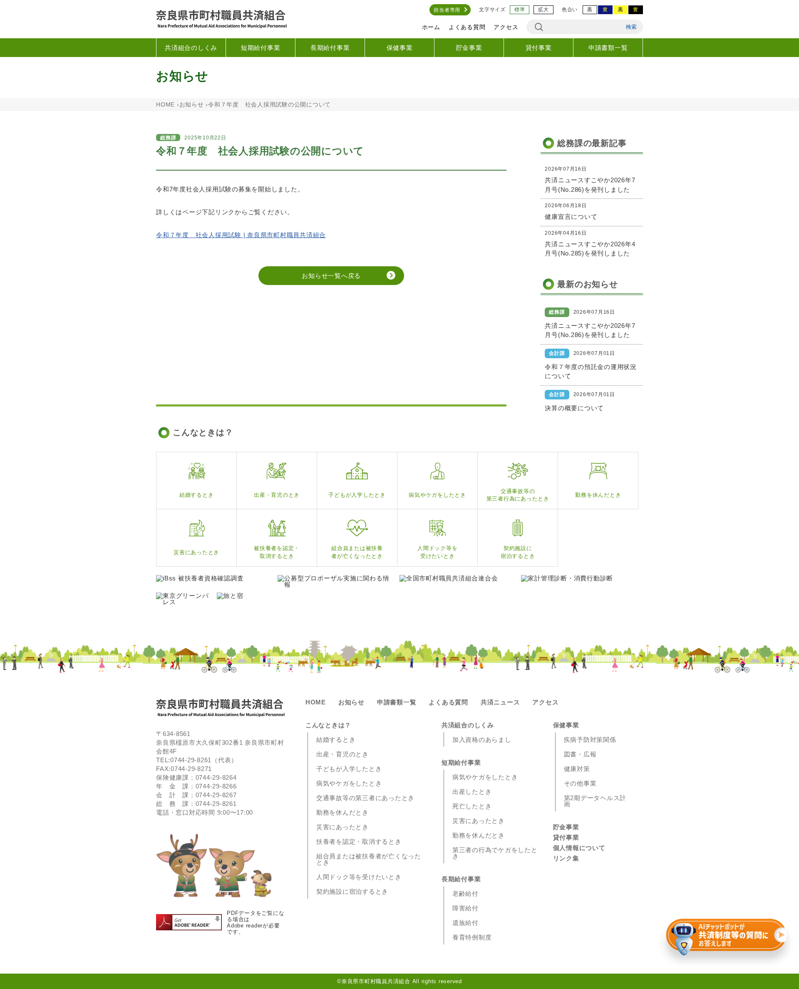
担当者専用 (447, 10)
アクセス (506, 27)
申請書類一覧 (608, 47)
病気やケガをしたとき (349, 783)
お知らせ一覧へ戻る (331, 275)
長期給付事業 (330, 47)
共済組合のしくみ (191, 47)
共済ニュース (500, 702)
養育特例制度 (472, 937)
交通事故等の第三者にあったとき (365, 798)
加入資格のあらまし (481, 739)
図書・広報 (580, 754)
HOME (165, 105)
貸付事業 (539, 47)
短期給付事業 (260, 47)
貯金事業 (469, 47)
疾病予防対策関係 (590, 739)
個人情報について (579, 848)
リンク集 (566, 858)
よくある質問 (467, 27)
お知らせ (191, 105)
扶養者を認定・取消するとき (359, 841)
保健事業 (400, 47)
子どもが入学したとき (349, 769)
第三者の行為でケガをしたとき (495, 853)
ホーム (431, 27)
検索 (631, 27)
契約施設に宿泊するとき (352, 891)
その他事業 (580, 783)
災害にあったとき (342, 827)
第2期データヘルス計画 (595, 801)
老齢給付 (465, 893)
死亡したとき (472, 806)
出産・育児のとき (342, 754)
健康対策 (577, 769)
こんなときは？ (328, 725)
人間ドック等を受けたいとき (359, 877)
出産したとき (472, 791)
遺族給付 (465, 923)
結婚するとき (336, 739)
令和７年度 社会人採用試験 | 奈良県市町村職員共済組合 (241, 234)
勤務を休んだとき (342, 812)
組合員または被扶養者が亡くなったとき (368, 859)
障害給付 (465, 908)
